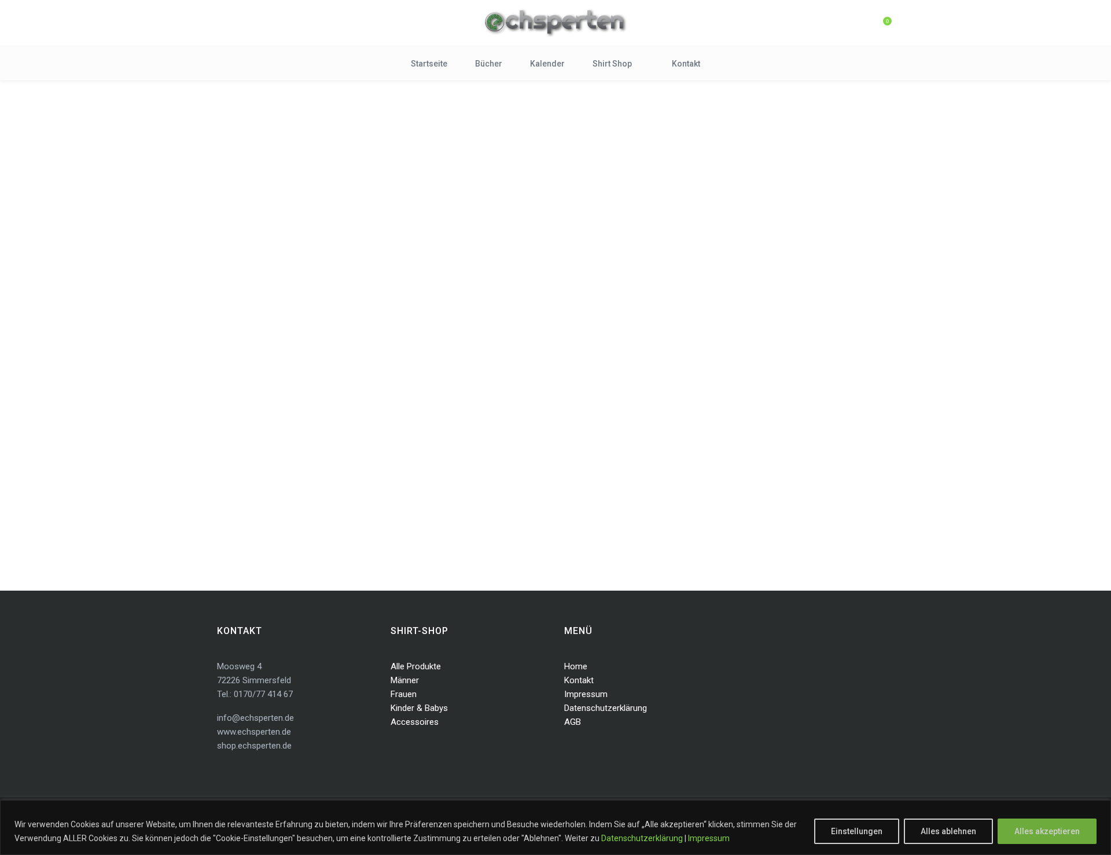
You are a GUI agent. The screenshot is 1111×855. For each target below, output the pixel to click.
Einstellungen (856, 831)
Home (575, 666)
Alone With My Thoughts (307, 408)
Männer (405, 680)
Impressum (709, 838)
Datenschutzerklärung (642, 838)
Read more (252, 491)
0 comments (364, 427)
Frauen (404, 694)
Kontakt (579, 680)
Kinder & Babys (419, 708)
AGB (572, 722)
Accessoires (415, 722)
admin (227, 427)
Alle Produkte (416, 666)
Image (320, 427)
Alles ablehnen (948, 831)
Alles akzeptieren (1047, 831)
